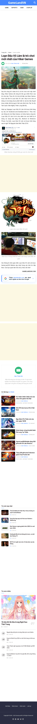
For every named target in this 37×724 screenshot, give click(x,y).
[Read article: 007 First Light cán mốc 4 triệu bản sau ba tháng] (5, 543)
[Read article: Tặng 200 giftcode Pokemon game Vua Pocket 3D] (8, 457)
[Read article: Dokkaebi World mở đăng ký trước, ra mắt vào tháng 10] (5, 535)
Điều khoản (15, 706)
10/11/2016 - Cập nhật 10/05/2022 (25, 459)
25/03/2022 (32, 412)
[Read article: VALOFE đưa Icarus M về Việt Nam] (8, 412)
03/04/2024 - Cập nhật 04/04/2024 (25, 403)
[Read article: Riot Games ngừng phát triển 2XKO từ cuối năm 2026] (5, 528)
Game (7, 7)
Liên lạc (29, 706)
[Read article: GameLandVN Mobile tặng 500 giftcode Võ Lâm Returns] (8, 445)
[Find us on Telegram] (15, 719)
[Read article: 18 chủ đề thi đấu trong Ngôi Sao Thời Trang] (18, 607)
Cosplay (29, 7)
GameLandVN (17, 2)
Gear (22, 7)
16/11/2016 (32, 445)
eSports (14, 7)
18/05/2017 (32, 434)
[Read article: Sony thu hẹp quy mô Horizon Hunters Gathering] (5, 520)
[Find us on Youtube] (18, 719)
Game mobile (16, 52)
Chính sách (22, 706)
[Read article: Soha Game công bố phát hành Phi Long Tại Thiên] (8, 434)
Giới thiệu (7, 706)
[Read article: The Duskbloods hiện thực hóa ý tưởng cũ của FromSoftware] (5, 512)
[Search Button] (35, 2)
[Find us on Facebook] (13, 719)
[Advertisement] (18, 30)
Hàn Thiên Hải (15, 63)
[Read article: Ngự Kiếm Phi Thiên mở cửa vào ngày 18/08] (8, 423)
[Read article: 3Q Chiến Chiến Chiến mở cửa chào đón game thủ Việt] (8, 401)
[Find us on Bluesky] (20, 719)
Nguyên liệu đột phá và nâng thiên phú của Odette (20, 632)
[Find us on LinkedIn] (23, 719)
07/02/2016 (25, 63)
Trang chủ (3, 52)
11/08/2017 (32, 423)
